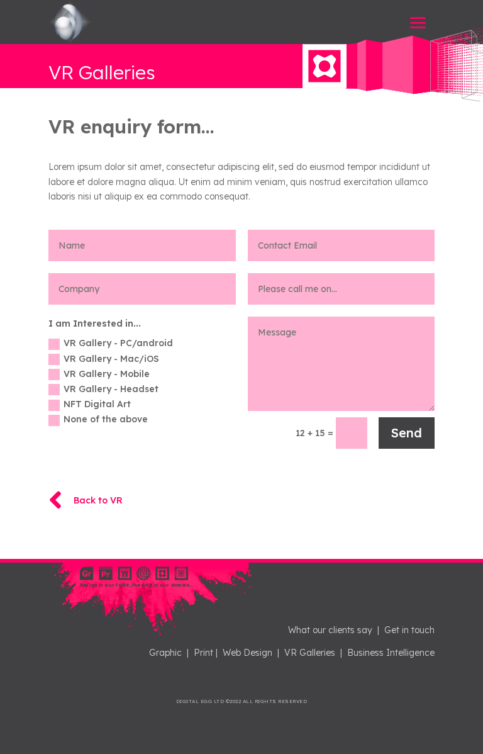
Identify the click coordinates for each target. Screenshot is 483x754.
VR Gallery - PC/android (118, 343)
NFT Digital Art (97, 404)
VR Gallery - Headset (111, 389)
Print (203, 652)
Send (406, 433)
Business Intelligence (391, 652)
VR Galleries (309, 652)
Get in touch (409, 630)
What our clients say (330, 630)
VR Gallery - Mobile (107, 374)
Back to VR (98, 500)
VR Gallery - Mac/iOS (111, 358)
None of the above (106, 419)
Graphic (165, 652)
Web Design (247, 652)
